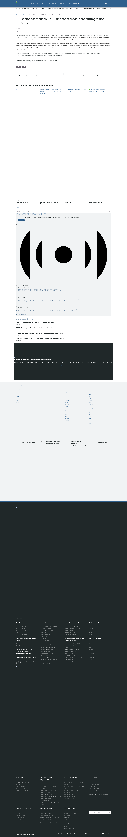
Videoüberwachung (45, 663)
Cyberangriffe (92, 782)
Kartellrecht (67, 817)
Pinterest (91, 653)
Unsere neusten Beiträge (24, 319)
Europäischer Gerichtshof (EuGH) (49, 823)
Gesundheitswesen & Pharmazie (24, 786)
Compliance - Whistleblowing (48, 784)
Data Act (42, 788)
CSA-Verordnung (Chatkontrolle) (48, 786)
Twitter (91, 655)
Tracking (91, 630)
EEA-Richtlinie (68, 815)
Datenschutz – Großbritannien (73, 628)
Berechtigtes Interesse (46, 630)
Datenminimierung (45, 632)
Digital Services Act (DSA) (47, 798)
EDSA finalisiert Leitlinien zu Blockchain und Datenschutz (97, 201)
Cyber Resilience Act (94, 784)
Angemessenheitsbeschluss (72, 626)
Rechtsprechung (105, 3)
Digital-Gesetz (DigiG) (46, 792)
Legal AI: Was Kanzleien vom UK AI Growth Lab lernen (35, 323)
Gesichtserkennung (45, 655)
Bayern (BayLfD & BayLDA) (72, 646)
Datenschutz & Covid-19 (70, 813)
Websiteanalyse (93, 634)
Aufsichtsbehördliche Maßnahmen (25, 646)
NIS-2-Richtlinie (93, 790)
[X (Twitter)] (16, 8)
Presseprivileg (68, 819)
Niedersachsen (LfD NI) (71, 655)
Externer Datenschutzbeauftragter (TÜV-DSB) (33, 8)
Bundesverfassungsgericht (39, 60)
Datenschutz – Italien (70, 632)
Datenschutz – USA (70, 630)
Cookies (91, 626)
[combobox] (62, 211)
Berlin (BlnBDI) (68, 647)
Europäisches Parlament (70, 792)
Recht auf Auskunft (21, 626)
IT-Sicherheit (77, 3)
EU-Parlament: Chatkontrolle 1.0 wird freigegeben (75, 201)
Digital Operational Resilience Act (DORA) (51, 796)
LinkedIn (91, 646)
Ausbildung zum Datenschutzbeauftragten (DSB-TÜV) (43, 290)
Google (91, 644)
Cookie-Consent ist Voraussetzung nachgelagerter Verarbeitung (78, 443)
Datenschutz (34, 3)
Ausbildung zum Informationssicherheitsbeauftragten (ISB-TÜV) (47, 300)
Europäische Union (91, 3)
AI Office (18, 813)
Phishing (91, 792)
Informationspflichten (46, 640)
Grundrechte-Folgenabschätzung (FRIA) (26, 815)
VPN (90, 632)
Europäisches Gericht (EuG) (47, 821)
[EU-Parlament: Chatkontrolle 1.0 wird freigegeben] (76, 144)
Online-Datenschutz (25, 31)
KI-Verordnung (20, 821)
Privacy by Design (45, 661)
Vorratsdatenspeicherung (71, 825)
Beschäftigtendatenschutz (47, 647)
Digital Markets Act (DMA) (47, 794)
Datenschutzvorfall (45, 651)
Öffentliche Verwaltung (22, 790)
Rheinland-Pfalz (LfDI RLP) (72, 659)
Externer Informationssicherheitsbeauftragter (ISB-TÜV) (60, 8)
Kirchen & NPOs (20, 788)
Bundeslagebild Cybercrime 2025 (102, 443)
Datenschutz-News (54, 60)
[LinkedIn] (19, 8)
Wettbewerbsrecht (69, 828)
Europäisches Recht (69, 796)
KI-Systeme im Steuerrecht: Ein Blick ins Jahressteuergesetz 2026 (40, 333)
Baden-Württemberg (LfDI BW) (73, 644)
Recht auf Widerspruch (22, 634)
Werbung (66, 827)
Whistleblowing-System (88, 8)
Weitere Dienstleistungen (103, 8)
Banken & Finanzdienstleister (24, 782)
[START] (16, 14)
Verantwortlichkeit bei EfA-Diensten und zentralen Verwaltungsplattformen (53, 443)
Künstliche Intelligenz (23, 808)
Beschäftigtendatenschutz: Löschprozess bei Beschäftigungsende (40, 338)
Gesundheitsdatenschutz (47, 653)
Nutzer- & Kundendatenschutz (48, 659)
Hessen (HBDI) (69, 653)
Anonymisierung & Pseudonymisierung (50, 626)
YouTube (91, 657)
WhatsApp (92, 659)
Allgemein (18, 31)
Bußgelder (18, 644)
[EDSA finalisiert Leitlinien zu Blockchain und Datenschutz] (100, 144)
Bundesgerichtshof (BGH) (47, 815)
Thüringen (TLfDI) (69, 661)
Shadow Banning (68, 821)
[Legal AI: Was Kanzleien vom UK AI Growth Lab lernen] (18, 443)
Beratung (78, 8)
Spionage (66, 823)
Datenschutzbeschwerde (47, 649)
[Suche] (110, 3)
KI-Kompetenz (20, 817)
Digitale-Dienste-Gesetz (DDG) (48, 790)
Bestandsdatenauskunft (23, 60)
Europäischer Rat (68, 794)
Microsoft (91, 649)
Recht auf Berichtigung (22, 628)
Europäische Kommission (71, 790)
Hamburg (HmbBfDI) (70, 651)
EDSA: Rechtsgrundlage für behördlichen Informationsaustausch (39, 328)
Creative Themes (30, 834)
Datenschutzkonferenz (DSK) (72, 649)
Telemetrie (92, 628)
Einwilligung (43, 638)
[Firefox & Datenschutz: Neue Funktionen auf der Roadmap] (27, 144)
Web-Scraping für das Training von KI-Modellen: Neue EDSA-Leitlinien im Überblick (51, 202)
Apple (90, 642)
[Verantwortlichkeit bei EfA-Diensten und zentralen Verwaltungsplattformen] (42, 443)
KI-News (18, 819)
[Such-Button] (109, 211)
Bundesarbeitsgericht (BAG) (47, 813)
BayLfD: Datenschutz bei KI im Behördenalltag (32, 343)
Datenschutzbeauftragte (47, 634)
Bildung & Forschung (21, 784)
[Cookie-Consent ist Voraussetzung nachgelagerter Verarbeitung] (67, 443)
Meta (90, 647)
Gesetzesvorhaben (69, 798)
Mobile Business (44, 657)
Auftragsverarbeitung (46, 628)
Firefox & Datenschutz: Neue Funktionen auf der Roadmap (24, 201)
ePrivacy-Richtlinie (45, 800)
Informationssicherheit (94, 788)
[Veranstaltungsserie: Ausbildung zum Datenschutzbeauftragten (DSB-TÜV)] (31, 287)
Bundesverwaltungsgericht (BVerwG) (50, 819)
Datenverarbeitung (45, 636)
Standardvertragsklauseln (71, 634)
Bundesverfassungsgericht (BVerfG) (49, 817)
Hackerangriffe (92, 786)
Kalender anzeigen (21, 314)
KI (69, 3)
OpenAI (91, 651)
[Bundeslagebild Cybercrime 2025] (91, 443)
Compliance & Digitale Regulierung (53, 3)
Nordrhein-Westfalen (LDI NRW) (73, 657)
